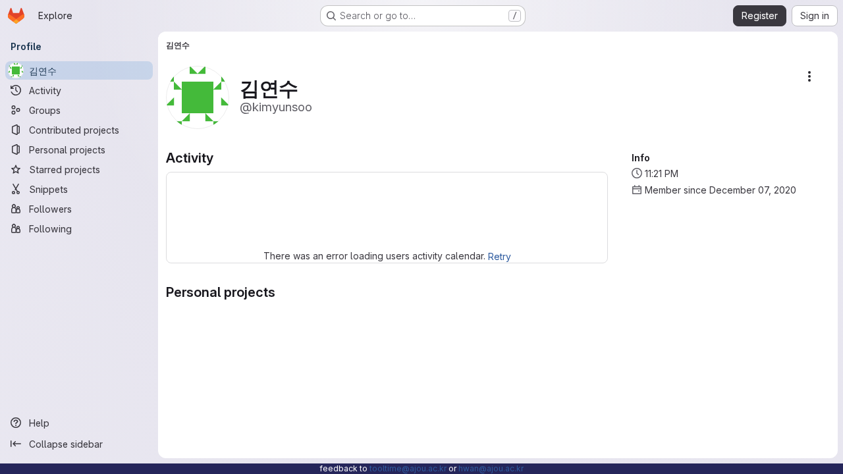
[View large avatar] (197, 96)
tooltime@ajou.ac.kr (408, 468)
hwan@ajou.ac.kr (491, 468)
